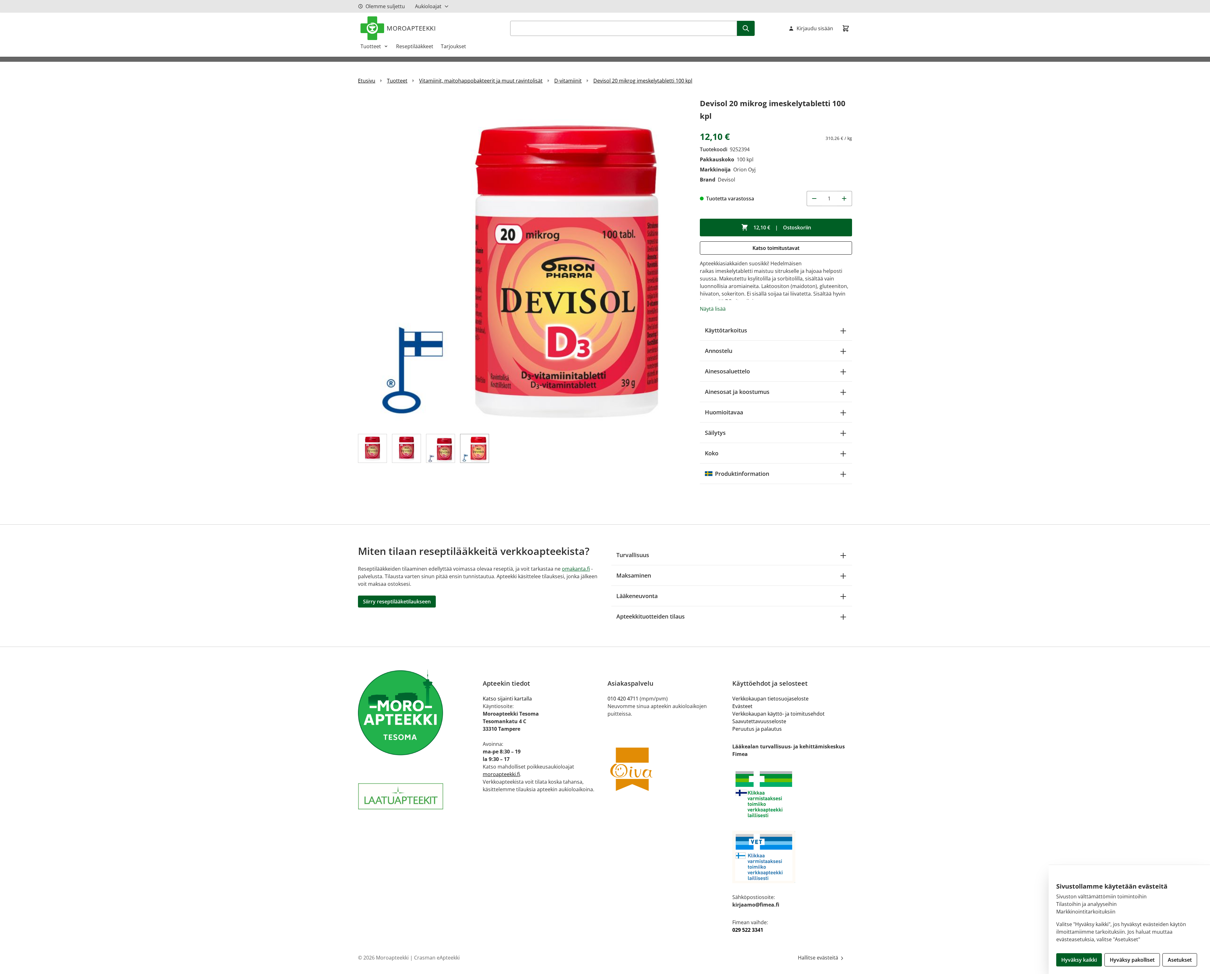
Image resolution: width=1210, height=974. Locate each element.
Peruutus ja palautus (757, 728)
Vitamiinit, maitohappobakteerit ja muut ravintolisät (481, 80)
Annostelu (718, 350)
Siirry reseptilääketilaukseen (397, 601)
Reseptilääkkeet (414, 46)
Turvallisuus (632, 555)
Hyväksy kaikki (1079, 959)
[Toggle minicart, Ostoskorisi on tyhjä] (846, 28)
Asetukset (1180, 959)
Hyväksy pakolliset (1132, 959)
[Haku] (746, 28)
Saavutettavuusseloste (759, 721)
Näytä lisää (713, 308)
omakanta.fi (576, 568)
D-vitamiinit (568, 80)
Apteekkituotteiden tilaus (650, 616)
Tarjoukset (453, 46)
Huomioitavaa (724, 412)
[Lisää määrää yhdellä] (844, 198)
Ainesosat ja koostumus (737, 391)
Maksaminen (633, 575)
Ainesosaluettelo (727, 371)
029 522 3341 (747, 929)
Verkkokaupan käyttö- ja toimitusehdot (778, 713)
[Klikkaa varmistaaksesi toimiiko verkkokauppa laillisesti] (792, 794)
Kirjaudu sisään (815, 28)
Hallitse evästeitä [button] (818, 957)
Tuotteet (370, 46)
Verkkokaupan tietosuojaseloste (770, 698)
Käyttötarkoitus (726, 330)
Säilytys (715, 432)
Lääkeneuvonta (637, 596)
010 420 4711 (623, 698)
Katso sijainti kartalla (507, 698)
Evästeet (742, 706)
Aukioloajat (428, 6)
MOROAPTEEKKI (411, 28)
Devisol (726, 179)
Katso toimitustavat (775, 248)
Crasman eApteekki (437, 957)
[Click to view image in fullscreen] (522, 261)
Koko (711, 453)
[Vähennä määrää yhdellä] (814, 198)
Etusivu (366, 80)
